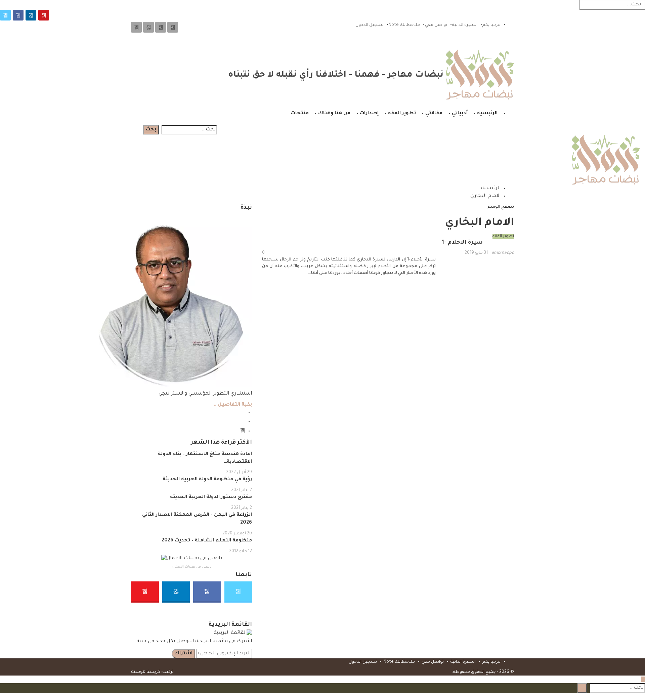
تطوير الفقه (402, 113)
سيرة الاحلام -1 (462, 243)
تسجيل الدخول (369, 25)
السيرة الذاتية (464, 25)
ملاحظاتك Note (404, 25)
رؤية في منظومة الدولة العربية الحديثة (207, 479)
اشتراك (183, 653)
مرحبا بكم (491, 25)
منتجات (300, 113)
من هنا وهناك (334, 113)
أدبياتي (460, 113)
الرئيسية (487, 113)
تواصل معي (436, 25)
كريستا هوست (145, 672)
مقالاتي (433, 113)
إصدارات (369, 113)
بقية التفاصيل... (233, 405)
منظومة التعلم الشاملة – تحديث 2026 (207, 540)
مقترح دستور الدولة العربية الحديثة (211, 497)
